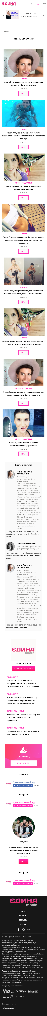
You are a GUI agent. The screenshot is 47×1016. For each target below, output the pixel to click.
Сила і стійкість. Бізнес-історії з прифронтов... (29, 15)
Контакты (23, 916)
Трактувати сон (23, 763)
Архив (23, 924)
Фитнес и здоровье (23, 183)
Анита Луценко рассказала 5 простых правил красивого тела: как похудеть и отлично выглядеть (23, 240)
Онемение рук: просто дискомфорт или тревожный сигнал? (23, 733)
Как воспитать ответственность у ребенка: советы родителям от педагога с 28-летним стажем (22, 700)
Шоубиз (23, 79)
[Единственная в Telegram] (28, 929)
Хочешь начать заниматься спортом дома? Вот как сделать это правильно (23, 717)
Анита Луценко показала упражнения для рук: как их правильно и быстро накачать (23, 394)
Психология (12, 677)
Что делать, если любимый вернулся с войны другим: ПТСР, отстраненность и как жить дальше (23, 683)
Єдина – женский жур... (25, 782)
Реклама (23, 920)
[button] (32, 4)
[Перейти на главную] (9, 4)
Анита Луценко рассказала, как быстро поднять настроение (23, 188)
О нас (23, 912)
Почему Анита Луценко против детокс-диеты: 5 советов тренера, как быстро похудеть (23, 343)
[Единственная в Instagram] (23, 929)
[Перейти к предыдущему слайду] (3, 15)
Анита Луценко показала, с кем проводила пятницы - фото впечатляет (23, 84)
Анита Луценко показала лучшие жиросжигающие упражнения (23, 444)
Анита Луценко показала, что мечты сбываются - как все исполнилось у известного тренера (23, 136)
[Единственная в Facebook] (18, 929)
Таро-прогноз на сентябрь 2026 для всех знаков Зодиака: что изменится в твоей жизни (23, 556)
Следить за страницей (24, 785)
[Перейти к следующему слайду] (44, 15)
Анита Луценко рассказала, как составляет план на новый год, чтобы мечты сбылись (23, 292)
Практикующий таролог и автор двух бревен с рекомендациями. (29, 548)
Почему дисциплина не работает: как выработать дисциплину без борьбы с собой (22, 534)
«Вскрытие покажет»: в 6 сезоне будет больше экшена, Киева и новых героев (23, 850)
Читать (23, 93)
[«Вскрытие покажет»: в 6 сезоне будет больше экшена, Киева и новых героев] (23, 827)
